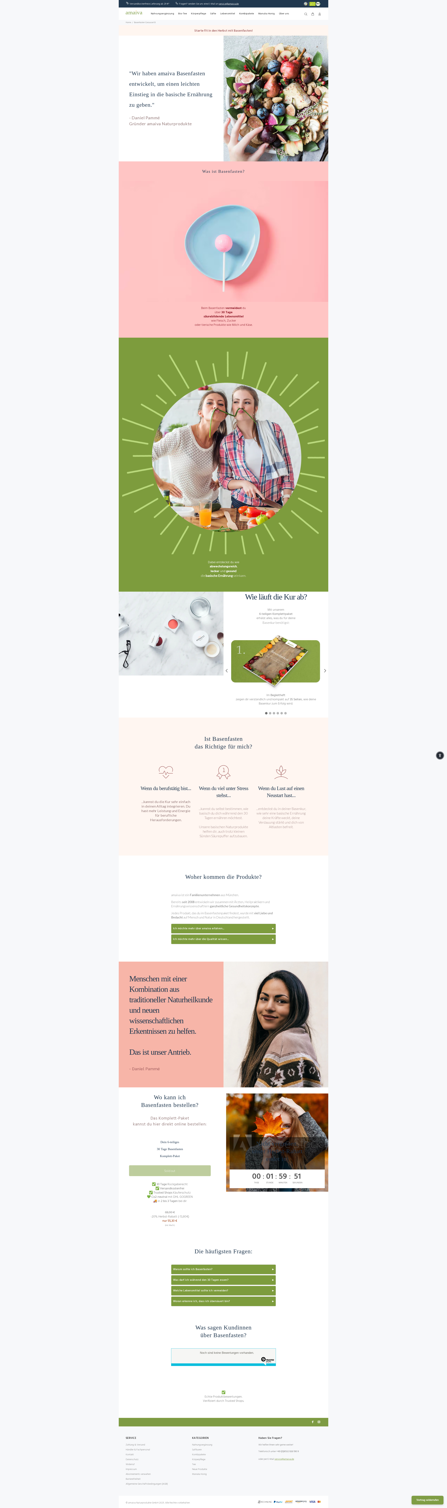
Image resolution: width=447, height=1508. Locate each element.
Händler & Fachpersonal (138, 1450)
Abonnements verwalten (138, 1474)
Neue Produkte (199, 1469)
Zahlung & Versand (135, 1445)
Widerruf (130, 1464)
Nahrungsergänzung (162, 14)
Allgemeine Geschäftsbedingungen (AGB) (147, 1484)
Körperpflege (198, 14)
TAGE (256, 1182)
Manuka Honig (266, 14)
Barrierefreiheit (133, 1479)
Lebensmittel (227, 14)
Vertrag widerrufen (427, 1500)
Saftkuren (197, 1450)
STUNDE (269, 1182)
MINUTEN (283, 1182)
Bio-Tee (182, 14)
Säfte (213, 14)
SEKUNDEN (297, 1182)
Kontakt (130, 1455)
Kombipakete (246, 14)
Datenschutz (132, 1460)
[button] (440, 755)
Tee (194, 1464)
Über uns (284, 14)
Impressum (131, 1469)
